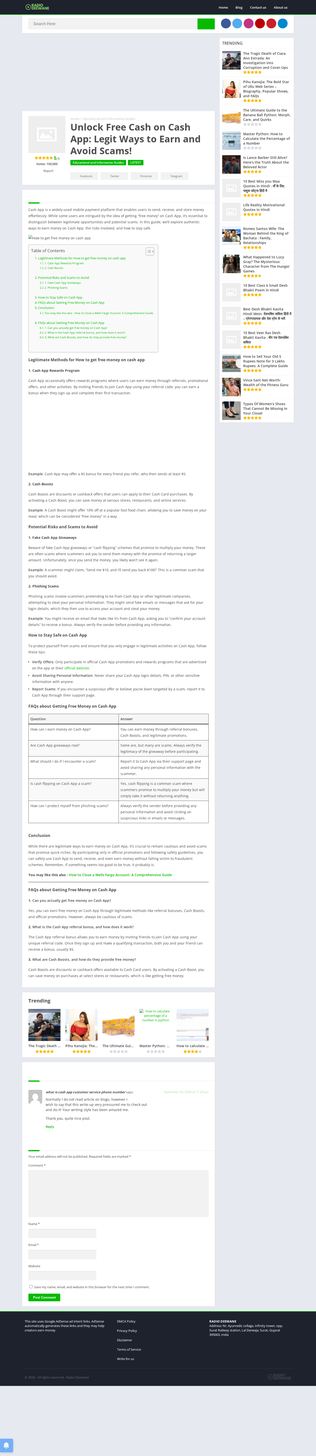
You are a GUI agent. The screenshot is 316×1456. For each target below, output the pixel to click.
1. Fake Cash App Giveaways (63, 282)
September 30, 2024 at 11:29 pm (186, 1092)
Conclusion (46, 308)
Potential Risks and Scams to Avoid (63, 278)
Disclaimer (124, 1340)
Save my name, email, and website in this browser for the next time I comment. (92, 1287)
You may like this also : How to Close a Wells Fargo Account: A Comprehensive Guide (99, 313)
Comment (37, 1165)
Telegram (176, 176)
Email (33, 1245)
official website (76, 668)
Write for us (125, 1359)
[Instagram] (249, 23)
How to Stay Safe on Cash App (60, 297)
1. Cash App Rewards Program (64, 263)
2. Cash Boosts (54, 268)
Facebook (86, 176)
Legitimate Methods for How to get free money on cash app (82, 258)
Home (223, 7)
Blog (239, 7)
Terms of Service (129, 1349)
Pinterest (146, 176)
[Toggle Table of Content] (147, 251)
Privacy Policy (127, 1330)
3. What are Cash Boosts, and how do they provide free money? (86, 337)
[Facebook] (226, 23)
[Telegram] (283, 23)
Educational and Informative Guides (109, 118)
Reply (50, 1126)
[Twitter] (237, 23)
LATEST (135, 162)
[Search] (206, 24)
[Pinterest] (271, 23)
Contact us (258, 7)
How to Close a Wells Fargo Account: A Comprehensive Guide (120, 874)
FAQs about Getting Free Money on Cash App (71, 303)
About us (280, 7)
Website (34, 1266)
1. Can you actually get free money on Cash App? (76, 328)
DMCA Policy (126, 1321)
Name (34, 1224)
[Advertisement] (118, 74)
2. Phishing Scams (56, 287)
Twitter (114, 176)
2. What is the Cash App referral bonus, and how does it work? (85, 332)
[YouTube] (260, 23)
